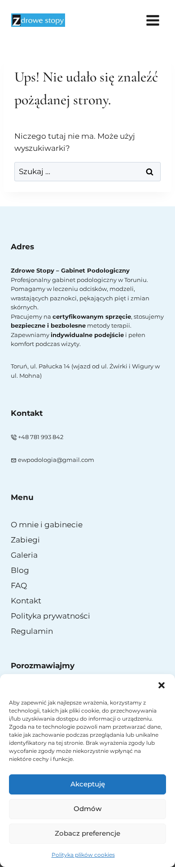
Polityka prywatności (50, 615)
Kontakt (26, 600)
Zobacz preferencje (87, 833)
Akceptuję (87, 784)
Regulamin (32, 631)
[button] (161, 685)
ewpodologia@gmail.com (56, 460)
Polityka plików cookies (83, 854)
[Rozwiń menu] (152, 20)
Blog (20, 570)
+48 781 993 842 (40, 437)
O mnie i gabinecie (47, 524)
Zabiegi (25, 539)
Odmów (87, 808)
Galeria (24, 555)
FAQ (19, 585)
